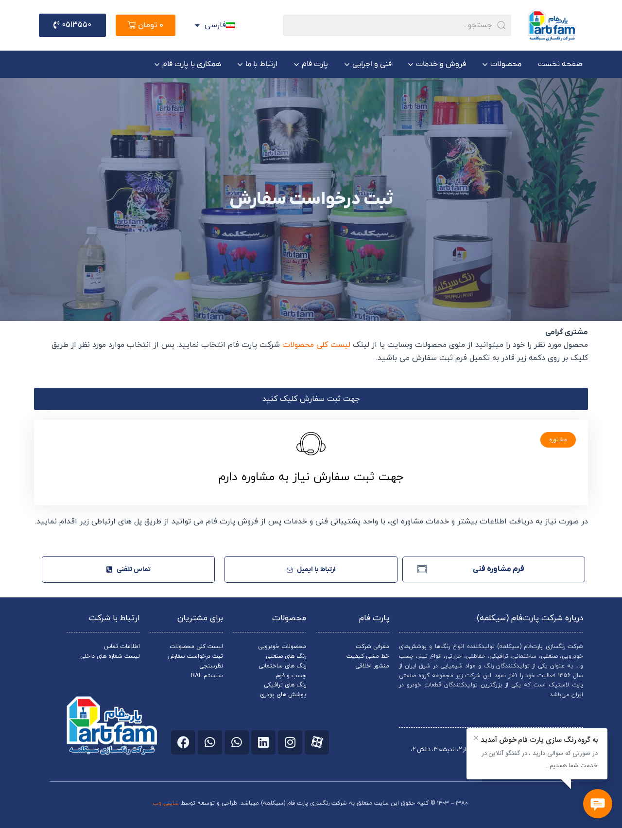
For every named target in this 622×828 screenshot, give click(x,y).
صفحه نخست (560, 64)
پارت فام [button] (315, 64)
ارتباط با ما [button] (261, 64)
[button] (311, 399)
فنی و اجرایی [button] (372, 64)
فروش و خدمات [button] (441, 64)
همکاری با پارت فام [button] (191, 64)
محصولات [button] (505, 64)
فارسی (215, 25)
